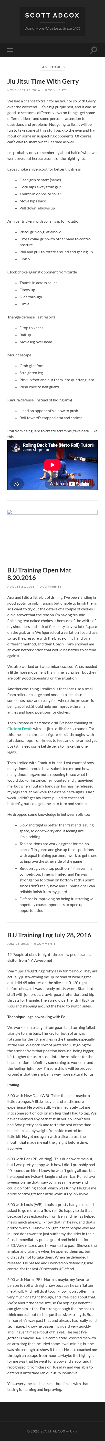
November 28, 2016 (23, 90)
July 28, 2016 (18, 943)
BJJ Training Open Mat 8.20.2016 (39, 574)
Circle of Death (19, 728)
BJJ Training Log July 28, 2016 (49, 935)
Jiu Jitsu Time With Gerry (43, 81)
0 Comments (56, 90)
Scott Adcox (52, 15)
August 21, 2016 (21, 586)
